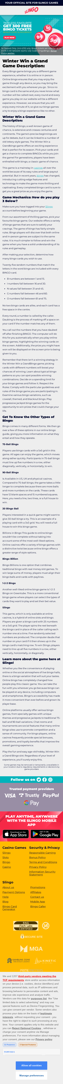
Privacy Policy (38, 867)
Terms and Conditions (43, 862)
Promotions (37, 887)
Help (5, 896)
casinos (38, 167)
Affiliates (35, 892)
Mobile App (37, 901)
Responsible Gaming (42, 852)
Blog (5, 901)
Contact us (37, 896)
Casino (6, 867)
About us (8, 887)
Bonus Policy (37, 857)
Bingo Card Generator (9, 908)
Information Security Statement (42, 873)
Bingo (6, 862)
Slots (5, 857)
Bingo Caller (38, 906)
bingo (40, 175)
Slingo (49, 206)
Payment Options (13, 892)
